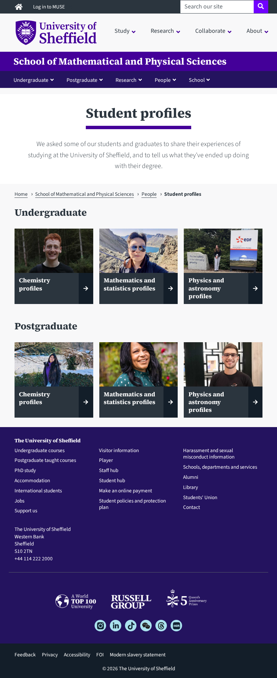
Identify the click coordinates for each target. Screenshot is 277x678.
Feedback (25, 654)
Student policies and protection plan (132, 504)
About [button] (254, 31)
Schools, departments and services (220, 467)
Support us (26, 511)
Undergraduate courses (40, 450)
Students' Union (200, 497)
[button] (35, 80)
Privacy (50, 654)
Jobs (19, 501)
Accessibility (77, 654)
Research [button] (162, 31)
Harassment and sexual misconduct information (208, 454)
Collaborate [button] (210, 31)
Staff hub (108, 470)
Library (190, 487)
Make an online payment (125, 491)
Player (106, 460)
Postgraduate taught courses (45, 460)
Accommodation (32, 480)
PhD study (25, 470)
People (149, 194)
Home (21, 194)
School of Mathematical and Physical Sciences (120, 61)
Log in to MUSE (49, 6)
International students (38, 491)
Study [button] (122, 31)
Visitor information (119, 450)
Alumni (190, 477)
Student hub (112, 480)
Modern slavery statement (138, 654)
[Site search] (261, 6)
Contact (191, 507)
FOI (100, 654)
